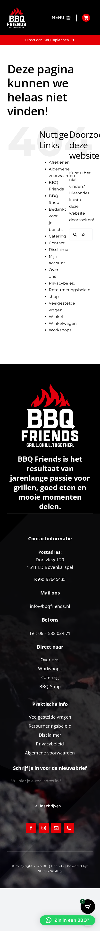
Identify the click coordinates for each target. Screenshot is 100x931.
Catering (57, 236)
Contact (57, 243)
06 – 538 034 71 (54, 633)
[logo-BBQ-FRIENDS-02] (16, 9)
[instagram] (44, 828)
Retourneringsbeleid (70, 289)
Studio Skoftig (50, 871)
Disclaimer (59, 249)
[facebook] (31, 828)
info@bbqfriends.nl (50, 606)
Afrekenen (59, 162)
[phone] (69, 828)
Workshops (60, 330)
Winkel (56, 316)
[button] (67, 920)
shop (54, 296)
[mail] (56, 828)
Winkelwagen (63, 323)
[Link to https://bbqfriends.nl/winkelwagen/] (86, 17)
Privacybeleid (62, 283)
